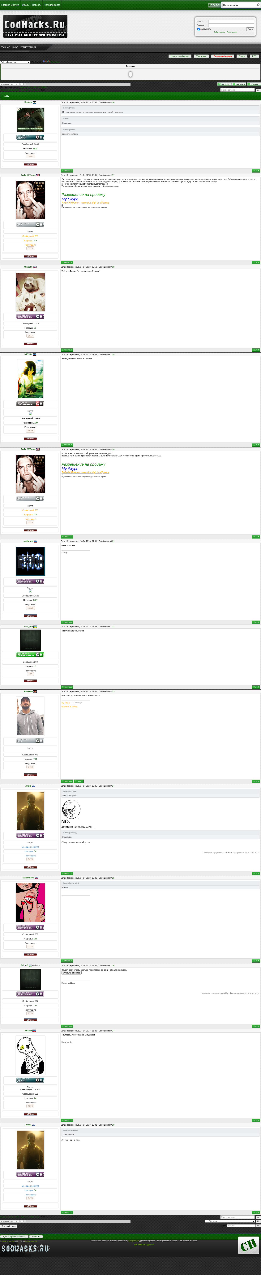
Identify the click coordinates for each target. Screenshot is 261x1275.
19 (113, 354)
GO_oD (24, 965)
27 (113, 1031)
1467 (35, 600)
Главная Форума (10, 5)
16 (113, 102)
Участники (201, 56)
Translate (55, 62)
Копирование (133, 1241)
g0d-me (23, 87)
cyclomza (28, 541)
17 (113, 175)
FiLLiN (37, 87)
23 (113, 691)
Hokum (28, 1030)
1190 (35, 148)
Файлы (25, 5)
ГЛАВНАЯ (5, 47)
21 (113, 541)
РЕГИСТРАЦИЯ (28, 47)
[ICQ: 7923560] (79, 781)
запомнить (205, 29)
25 (113, 878)
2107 (35, 423)
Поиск (242, 56)
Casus (30, 87)
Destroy (28, 102)
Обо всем (34, 90)
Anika (28, 786)
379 (35, 240)
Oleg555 (28, 267)
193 (35, 1005)
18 (113, 267)
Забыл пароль (219, 32)
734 (35, 759)
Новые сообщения (180, 56)
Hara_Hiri (28, 626)
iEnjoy (44, 87)
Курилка (24, 90)
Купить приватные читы (14, 1236)
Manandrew (28, 878)
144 (35, 939)
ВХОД (15, 47)
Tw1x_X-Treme (28, 175)
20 (113, 449)
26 (113, 965)
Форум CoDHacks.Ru (9, 90)
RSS (254, 56)
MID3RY (28, 354)
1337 (43, 90)
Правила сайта (52, 5)
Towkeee (28, 691)
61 (35, 328)
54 (35, 851)
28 (113, 1125)
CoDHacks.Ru (8, 1241)
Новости (36, 5)
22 (113, 626)
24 (113, 786)
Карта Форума (31, 1241)
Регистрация (232, 32)
